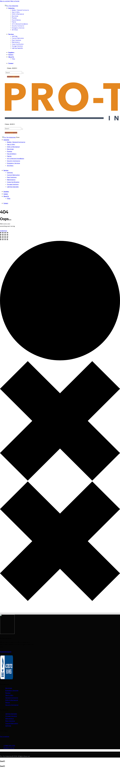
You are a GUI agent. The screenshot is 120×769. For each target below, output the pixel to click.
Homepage (3, 231)
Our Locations (4, 736)
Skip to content (5, 1)
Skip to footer (14, 1)
